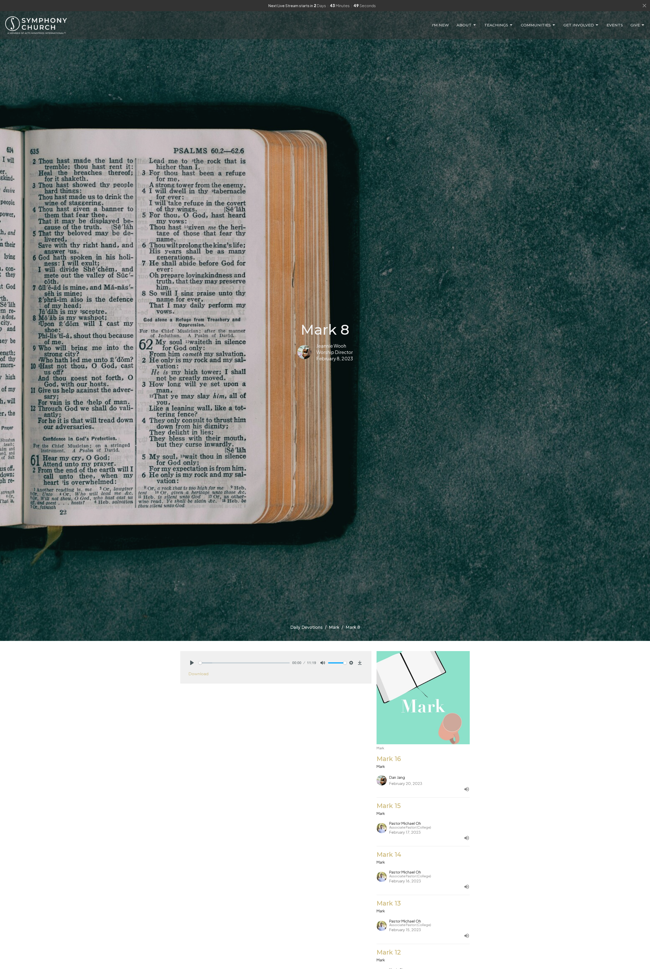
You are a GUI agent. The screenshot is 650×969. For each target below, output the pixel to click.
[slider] (244, 662)
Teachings (496, 25)
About (464, 25)
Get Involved (578, 25)
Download (198, 673)
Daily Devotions (306, 627)
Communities (536, 25)
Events (615, 25)
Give (635, 25)
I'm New (440, 25)
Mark (334, 627)
